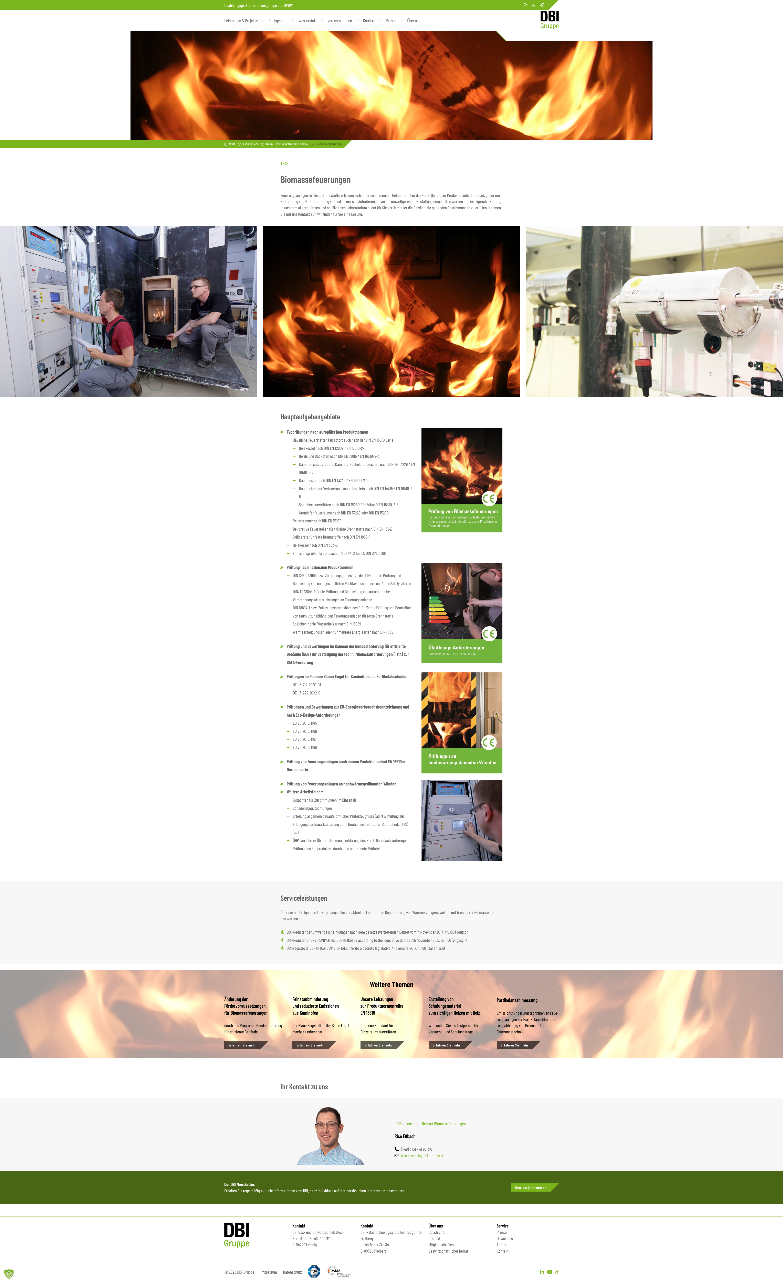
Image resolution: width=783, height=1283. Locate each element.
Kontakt (503, 1250)
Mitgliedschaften (441, 1244)
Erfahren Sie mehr (242, 1045)
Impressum (268, 1271)
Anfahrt (502, 1244)
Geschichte (437, 1232)
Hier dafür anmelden (530, 1187)
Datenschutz (292, 1271)
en (533, 5)
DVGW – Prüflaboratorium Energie (287, 144)
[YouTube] (549, 1271)
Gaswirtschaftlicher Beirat (448, 1250)
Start (232, 144)
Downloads (505, 1238)
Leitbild (434, 1238)
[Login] (542, 5)
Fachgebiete (250, 144)
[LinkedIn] (542, 1271)
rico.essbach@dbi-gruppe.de (423, 1155)
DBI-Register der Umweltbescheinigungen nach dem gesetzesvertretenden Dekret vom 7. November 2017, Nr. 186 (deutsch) (378, 931)
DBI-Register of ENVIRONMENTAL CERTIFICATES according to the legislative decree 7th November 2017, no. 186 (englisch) (377, 940)
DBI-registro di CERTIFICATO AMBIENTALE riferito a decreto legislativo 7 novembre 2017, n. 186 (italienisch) (366, 948)
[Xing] (557, 1271)
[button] (9, 1274)
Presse (502, 1232)
